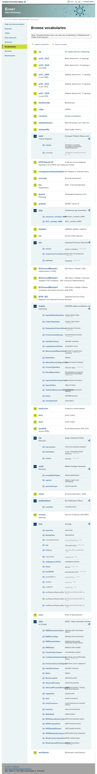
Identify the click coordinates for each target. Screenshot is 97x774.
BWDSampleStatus (53, 641)
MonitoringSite (51, 678)
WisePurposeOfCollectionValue (55, 743)
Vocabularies (10, 47)
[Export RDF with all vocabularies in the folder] (89, 139)
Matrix (48, 673)
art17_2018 (44, 93)
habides (42, 229)
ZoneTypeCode (51, 401)
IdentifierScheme (52, 341)
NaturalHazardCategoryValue (55, 362)
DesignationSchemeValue (55, 328)
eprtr (41, 136)
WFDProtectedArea (53, 724)
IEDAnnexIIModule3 (48, 278)
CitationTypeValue (53, 322)
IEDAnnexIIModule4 (48, 287)
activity (48, 145)
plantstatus (50, 452)
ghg (40, 210)
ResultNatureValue (53, 372)
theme (48, 396)
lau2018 (42, 429)
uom (41, 615)
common (43, 116)
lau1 (41, 415)
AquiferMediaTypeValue (55, 315)
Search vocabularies (42, 44)
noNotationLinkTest (53, 562)
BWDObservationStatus (55, 630)
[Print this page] (76, 2)
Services (8, 51)
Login (72, 1)
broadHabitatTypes (53, 475)
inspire (42, 306)
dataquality (44, 129)
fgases (42, 194)
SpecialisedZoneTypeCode (55, 380)
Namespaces (10, 56)
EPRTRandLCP (46, 162)
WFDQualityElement (53, 728)
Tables (7, 33)
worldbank (44, 752)
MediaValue (50, 358)
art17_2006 (44, 75)
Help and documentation (14, 24)
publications (45, 501)
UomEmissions (52, 703)
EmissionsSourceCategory (55, 664)
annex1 (48, 249)
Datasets (8, 29)
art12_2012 (44, 58)
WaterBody (50, 714)
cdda (41, 109)
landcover (43, 408)
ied (40, 243)
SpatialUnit (50, 694)
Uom (47, 698)
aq (40, 52)
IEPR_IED (43, 297)
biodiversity (44, 103)
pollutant (49, 260)
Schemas (8, 42)
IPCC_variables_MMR (54, 222)
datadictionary (45, 123)
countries (49, 507)
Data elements (10, 38)
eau (47, 545)
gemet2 (42, 204)
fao (40, 185)
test (40, 524)
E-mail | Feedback (12, 767)
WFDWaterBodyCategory (55, 733)
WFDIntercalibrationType (55, 719)
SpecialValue (51, 385)
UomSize (49, 709)
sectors (48, 458)
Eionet (15, 19)
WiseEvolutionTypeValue (55, 738)
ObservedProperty (53, 683)
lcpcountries (50, 447)
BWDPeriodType (52, 637)
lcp (40, 438)
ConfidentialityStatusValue (55, 657)
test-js (48, 567)
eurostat (43, 178)
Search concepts (61, 44)
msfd (41, 466)
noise (41, 494)
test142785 (50, 572)
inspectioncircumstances (55, 254)
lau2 (41, 422)
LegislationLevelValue (54, 346)
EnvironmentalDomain (54, 335)
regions (49, 480)
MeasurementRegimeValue (55, 351)
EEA (15, 2)
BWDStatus (50, 647)
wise (41, 621)
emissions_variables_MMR (55, 217)
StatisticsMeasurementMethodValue (55, 390)
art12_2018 (44, 65)
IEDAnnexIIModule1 (48, 269)
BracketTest (50, 535)
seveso (42, 515)
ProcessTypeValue (53, 367)
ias (40, 236)
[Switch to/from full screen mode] (79, 2)
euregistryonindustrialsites (51, 172)
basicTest (49, 530)
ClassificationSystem (54, 652)
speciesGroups (51, 486)
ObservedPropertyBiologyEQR (55, 688)
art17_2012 (44, 84)
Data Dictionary (24, 19)
